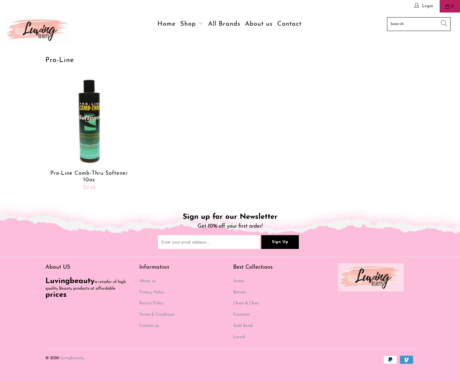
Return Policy (151, 303)
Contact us (149, 326)
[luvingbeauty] (40, 30)
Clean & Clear (246, 303)
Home (166, 24)
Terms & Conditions (157, 314)
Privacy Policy (151, 292)
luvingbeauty (72, 358)
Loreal (239, 337)
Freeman (241, 314)
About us (259, 24)
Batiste (239, 292)
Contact (289, 24)
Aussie (238, 281)
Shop (189, 24)
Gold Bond (243, 326)
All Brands (224, 24)
